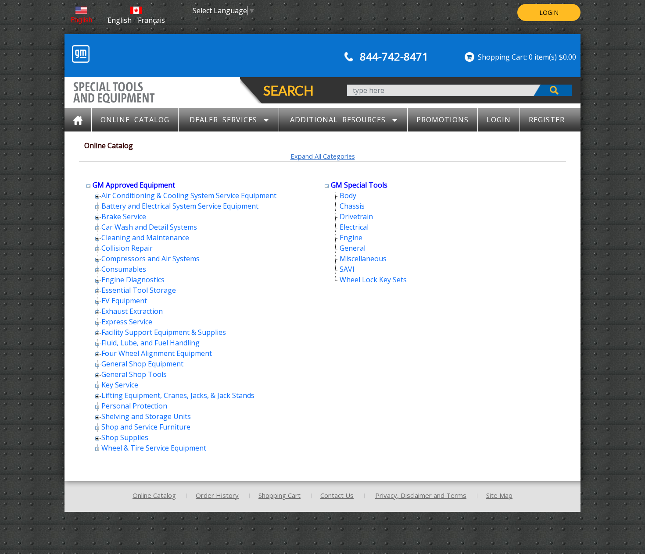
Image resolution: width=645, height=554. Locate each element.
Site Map (499, 495)
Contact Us (337, 495)
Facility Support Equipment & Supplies (163, 332)
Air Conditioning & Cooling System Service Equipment (188, 195)
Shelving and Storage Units (146, 416)
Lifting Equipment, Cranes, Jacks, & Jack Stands (177, 395)
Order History (217, 495)
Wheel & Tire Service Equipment (153, 448)
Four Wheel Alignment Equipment (156, 353)
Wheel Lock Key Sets (373, 279)
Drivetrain (356, 216)
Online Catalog (134, 119)
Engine (351, 237)
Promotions (442, 119)
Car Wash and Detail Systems (149, 227)
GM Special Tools (359, 185)
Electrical (354, 227)
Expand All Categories (322, 156)
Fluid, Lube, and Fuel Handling (150, 343)
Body (348, 195)
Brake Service (123, 216)
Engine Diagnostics (133, 279)
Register (547, 119)
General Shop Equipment (142, 364)
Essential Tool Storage (138, 290)
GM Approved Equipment (134, 185)
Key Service (119, 385)
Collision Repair (127, 248)
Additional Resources (338, 119)
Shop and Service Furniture (145, 427)
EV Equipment (124, 300)
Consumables (123, 269)
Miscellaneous (363, 258)
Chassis (352, 206)
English (81, 20)
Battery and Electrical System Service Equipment (179, 206)
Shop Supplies (124, 437)
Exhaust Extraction (132, 311)
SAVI (347, 269)
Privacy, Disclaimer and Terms (420, 495)
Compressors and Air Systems (150, 258)
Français (151, 20)
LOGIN (549, 12)
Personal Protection (134, 406)
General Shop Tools (134, 374)
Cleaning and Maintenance (145, 237)
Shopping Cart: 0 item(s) (517, 57)
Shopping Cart (279, 495)
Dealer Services (223, 119)
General (353, 248)
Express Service (126, 322)
